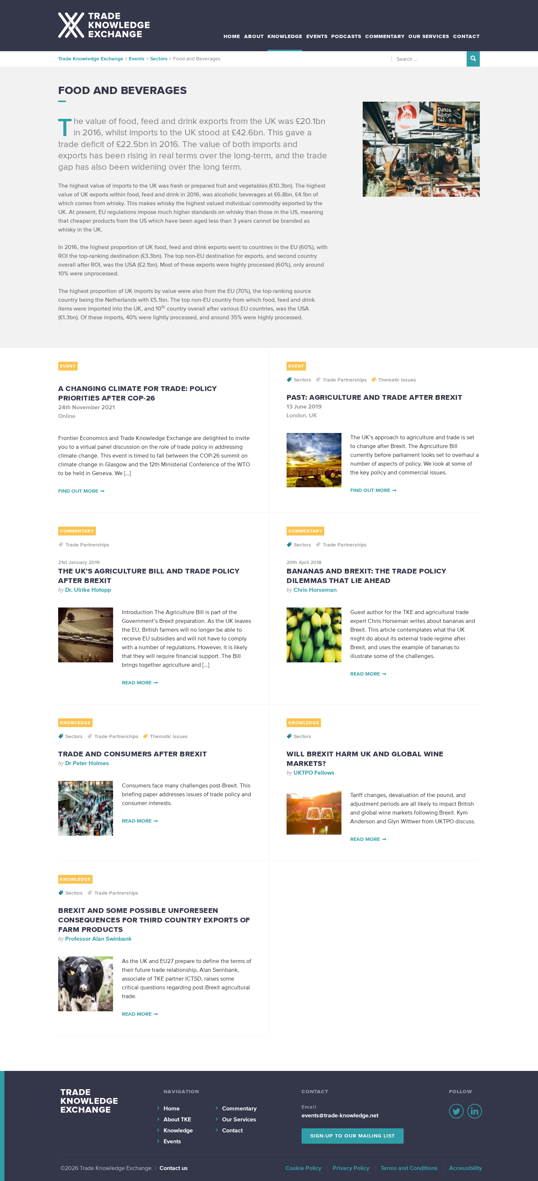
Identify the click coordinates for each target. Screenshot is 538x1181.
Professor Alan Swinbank (98, 938)
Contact (466, 36)
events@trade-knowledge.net (340, 1115)
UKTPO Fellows (314, 772)
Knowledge (285, 36)
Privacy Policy (351, 1168)
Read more (137, 682)
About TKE (177, 1119)
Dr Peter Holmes (87, 763)
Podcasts (346, 36)
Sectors (302, 380)
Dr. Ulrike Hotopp (88, 589)
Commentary (385, 36)
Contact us (174, 1168)
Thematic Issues (397, 380)
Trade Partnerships (345, 380)
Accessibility (465, 1168)
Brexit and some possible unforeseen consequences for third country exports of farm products (154, 919)
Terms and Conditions (409, 1168)
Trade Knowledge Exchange (89, 1100)
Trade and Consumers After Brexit (132, 754)
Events (317, 36)
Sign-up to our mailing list (352, 1136)
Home (232, 36)
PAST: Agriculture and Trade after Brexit (374, 397)
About (254, 36)
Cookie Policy (303, 1168)
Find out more (78, 491)
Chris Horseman (315, 589)
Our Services (428, 36)
